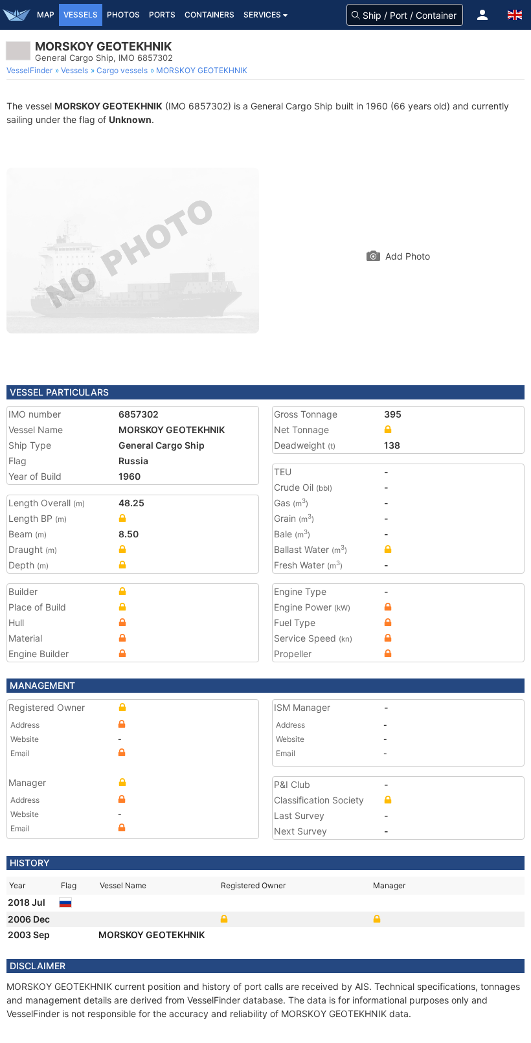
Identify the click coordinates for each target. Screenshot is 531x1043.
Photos (123, 14)
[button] (482, 15)
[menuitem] (30, 70)
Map (45, 14)
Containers (209, 14)
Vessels (80, 14)
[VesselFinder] (16, 15)
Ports (162, 14)
